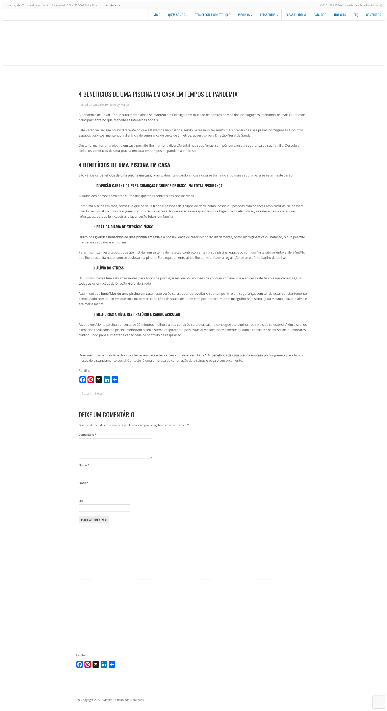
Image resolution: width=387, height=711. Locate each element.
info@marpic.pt (114, 5)
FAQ (356, 15)
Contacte (134, 360)
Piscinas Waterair (90, 593)
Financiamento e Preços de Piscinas (102, 618)
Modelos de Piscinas (151, 587)
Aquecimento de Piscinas (214, 600)
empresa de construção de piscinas (179, 360)
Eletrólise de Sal (208, 642)
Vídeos (83, 625)
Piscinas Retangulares (152, 606)
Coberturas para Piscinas (214, 630)
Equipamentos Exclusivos (214, 593)
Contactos (373, 15)
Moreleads (137, 700)
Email (83, 483)
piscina (117, 145)
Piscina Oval (146, 600)
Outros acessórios (210, 606)
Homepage (205, 43)
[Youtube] (301, 699)
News (227, 43)
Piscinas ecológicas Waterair (97, 612)
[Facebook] (277, 699)
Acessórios (267, 15)
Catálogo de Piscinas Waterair (276, 587)
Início (156, 15)
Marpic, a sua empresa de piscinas (101, 587)
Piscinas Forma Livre (151, 593)
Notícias (340, 15)
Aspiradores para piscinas (214, 624)
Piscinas (244, 15)
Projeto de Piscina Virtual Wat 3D (159, 624)
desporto (206, 237)
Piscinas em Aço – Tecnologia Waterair (104, 606)
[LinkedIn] (295, 699)
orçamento (234, 360)
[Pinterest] (289, 699)
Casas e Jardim (295, 15)
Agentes (84, 600)
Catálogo (320, 15)
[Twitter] (283, 699)
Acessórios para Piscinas (214, 587)
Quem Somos (176, 15)
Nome (84, 465)
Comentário (88, 434)
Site (81, 501)
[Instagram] (307, 699)
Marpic (125, 104)
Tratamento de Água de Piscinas (219, 636)
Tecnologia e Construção (212, 15)
